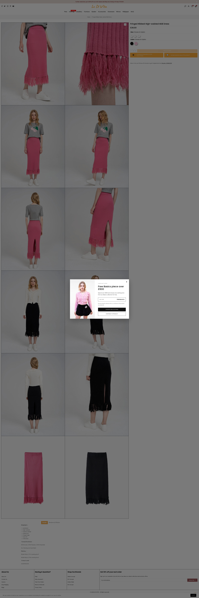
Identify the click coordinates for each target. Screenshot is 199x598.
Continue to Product (112, 314)
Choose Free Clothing (112, 309)
